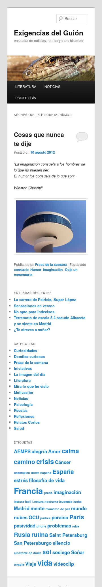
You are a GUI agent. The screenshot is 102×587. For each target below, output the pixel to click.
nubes (20, 517)
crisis (45, 461)
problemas (59, 525)
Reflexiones (24, 416)
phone (41, 526)
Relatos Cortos (27, 422)
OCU (34, 517)
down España (41, 473)
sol (46, 552)
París (76, 517)
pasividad (24, 525)
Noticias (21, 398)
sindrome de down (27, 553)
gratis (48, 493)
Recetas (20, 410)
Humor (35, 269)
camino (24, 461)
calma (70, 451)
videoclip (64, 563)
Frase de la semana (51, 264)
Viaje (30, 563)
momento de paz (58, 509)
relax (75, 526)
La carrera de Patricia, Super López (45, 299)
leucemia (65, 501)
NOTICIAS (52, 86)
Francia (28, 491)
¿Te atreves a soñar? (32, 329)
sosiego (61, 552)
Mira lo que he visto (31, 386)
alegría (39, 451)
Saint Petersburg (68, 534)
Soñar (77, 552)
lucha (77, 501)
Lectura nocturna (45, 501)
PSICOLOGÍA (25, 97)
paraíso (60, 517)
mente (37, 508)
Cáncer (63, 462)
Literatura (22, 380)
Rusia (22, 534)
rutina (39, 534)
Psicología (23, 404)
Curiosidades (25, 350)
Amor (54, 451)
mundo (79, 508)
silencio (61, 542)
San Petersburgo (33, 542)
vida (44, 562)
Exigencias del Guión (48, 32)
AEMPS (22, 451)
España (63, 471)
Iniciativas (23, 368)
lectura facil (22, 501)
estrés (21, 480)
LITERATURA (25, 86)
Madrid (21, 508)
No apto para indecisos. (35, 311)
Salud (19, 428)
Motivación (23, 392)
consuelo (21, 269)
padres (45, 518)
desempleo (22, 473)
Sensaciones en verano (34, 305)
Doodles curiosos (29, 356)
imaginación (53, 269)
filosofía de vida (47, 480)
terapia (19, 564)
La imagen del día (29, 374)
